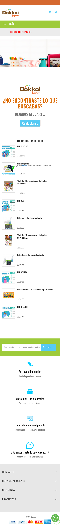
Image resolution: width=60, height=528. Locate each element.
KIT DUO (20, 200)
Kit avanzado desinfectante (29, 217)
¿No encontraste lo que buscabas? (30, 452)
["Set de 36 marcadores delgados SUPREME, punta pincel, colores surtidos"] (8, 186)
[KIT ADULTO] (8, 277)
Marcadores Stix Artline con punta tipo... (36, 289)
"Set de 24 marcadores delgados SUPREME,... (32, 236)
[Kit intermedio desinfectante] (8, 260)
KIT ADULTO (22, 272)
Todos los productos (30, 141)
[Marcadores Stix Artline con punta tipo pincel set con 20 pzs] (8, 294)
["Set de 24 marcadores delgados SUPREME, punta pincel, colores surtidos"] (8, 240)
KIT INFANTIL (23, 306)
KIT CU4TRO (22, 146)
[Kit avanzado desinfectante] (8, 223)
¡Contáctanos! (30, 123)
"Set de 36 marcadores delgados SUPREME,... (32, 182)
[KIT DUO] (8, 206)
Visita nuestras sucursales (30, 399)
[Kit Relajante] (8, 168)
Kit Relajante (23, 163)
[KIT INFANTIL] (8, 312)
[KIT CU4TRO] (8, 151)
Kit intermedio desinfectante (30, 254)
